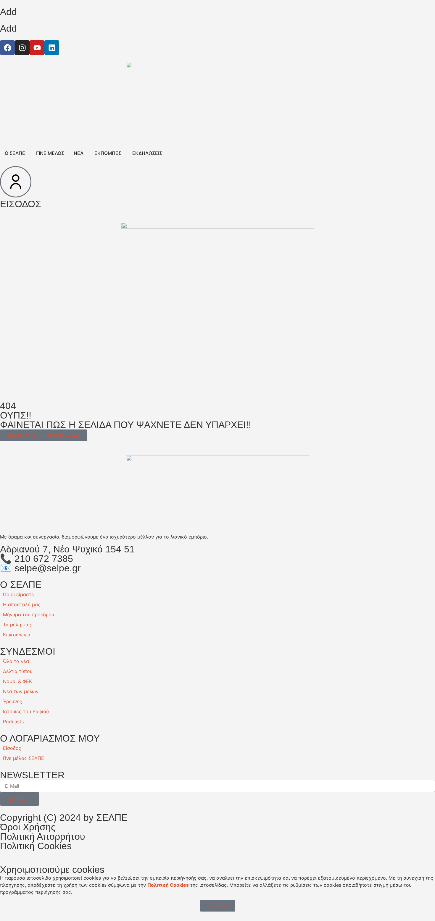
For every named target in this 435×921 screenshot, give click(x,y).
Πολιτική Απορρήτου (42, 836)
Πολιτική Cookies (36, 846)
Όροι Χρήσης (27, 827)
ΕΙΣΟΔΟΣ (20, 204)
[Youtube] (37, 47)
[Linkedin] (51, 47)
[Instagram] (22, 47)
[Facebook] (7, 47)
